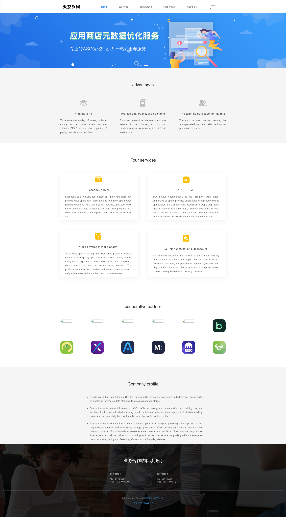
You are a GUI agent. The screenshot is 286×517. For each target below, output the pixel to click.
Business (123, 6)
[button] (140, 65)
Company (192, 6)
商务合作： (116, 473)
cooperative (169, 6)
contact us (212, 6)
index (104, 6)
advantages (146, 6)
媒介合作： (163, 473)
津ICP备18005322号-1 (155, 498)
